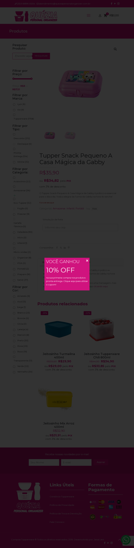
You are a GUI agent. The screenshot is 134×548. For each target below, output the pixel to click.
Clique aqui (69, 281)
